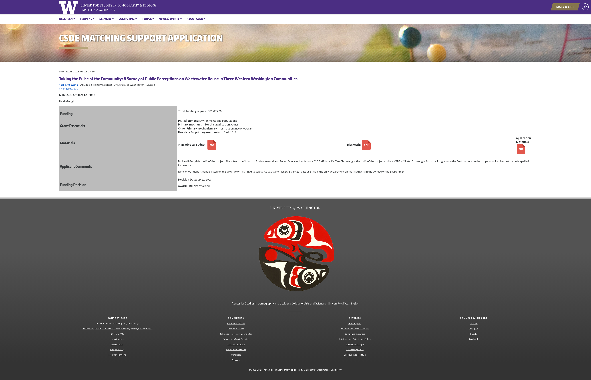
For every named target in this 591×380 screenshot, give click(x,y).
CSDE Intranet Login (355, 344)
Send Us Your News (117, 355)
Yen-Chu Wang (68, 84)
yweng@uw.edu (68, 88)
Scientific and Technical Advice (355, 328)
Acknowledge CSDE (355, 349)
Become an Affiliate (236, 323)
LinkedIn (473, 323)
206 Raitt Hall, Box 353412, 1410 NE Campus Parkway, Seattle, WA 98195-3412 (117, 328)
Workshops (236, 355)
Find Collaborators (236, 344)
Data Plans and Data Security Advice (355, 339)
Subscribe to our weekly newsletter (236, 334)
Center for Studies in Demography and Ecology (121, 8)
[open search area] (585, 6)
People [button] (147, 19)
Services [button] (105, 19)
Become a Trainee (236, 328)
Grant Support (354, 323)
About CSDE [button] (195, 19)
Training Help (117, 344)
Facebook (473, 339)
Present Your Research (236, 349)
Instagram (473, 328)
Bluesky (473, 334)
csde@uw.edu (117, 339)
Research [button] (66, 19)
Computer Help (117, 349)
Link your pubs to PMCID (355, 355)
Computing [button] (127, 19)
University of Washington (69, 7)
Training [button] (86, 19)
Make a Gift (565, 6)
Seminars (236, 360)
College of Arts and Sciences (309, 303)
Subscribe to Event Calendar (236, 339)
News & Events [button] (169, 19)
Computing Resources (355, 334)
